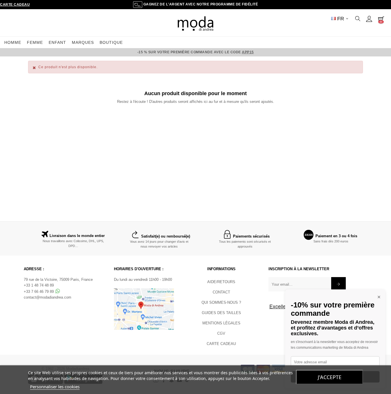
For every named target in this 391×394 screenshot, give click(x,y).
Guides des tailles (221, 313)
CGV (221, 333)
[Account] (369, 18)
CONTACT (221, 292)
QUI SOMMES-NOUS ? (221, 302)
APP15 (248, 52)
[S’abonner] (338, 284)
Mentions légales (221, 323)
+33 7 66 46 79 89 (39, 291)
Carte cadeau (15, 5)
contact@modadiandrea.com (47, 297)
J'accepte (329, 377)
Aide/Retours (221, 282)
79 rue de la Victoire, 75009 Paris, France (58, 279)
